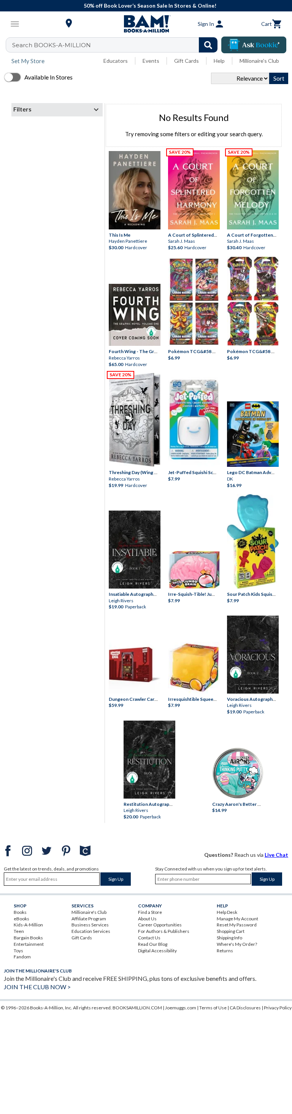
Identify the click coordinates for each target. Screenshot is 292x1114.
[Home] (146, 24)
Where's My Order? (237, 944)
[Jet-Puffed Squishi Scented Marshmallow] (194, 420)
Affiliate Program (88, 918)
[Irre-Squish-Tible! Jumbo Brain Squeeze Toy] (194, 570)
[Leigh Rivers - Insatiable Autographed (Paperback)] (134, 550)
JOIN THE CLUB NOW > (37, 986)
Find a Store (150, 912)
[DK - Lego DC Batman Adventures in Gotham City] (253, 434)
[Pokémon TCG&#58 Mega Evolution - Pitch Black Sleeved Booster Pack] (253, 301)
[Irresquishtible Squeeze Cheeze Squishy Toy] (194, 668)
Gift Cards (186, 60)
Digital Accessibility (157, 950)
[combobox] (116, 45)
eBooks (21, 918)
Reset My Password (237, 925)
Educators (115, 60)
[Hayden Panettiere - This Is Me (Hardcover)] (134, 190)
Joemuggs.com (180, 1008)
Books (20, 912)
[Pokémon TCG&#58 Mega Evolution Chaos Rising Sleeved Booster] (194, 302)
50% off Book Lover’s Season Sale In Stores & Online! (150, 5)
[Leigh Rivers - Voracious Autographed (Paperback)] (253, 655)
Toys (18, 950)
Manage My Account (237, 918)
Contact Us (149, 938)
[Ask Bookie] (253, 45)
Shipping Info (229, 938)
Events (151, 60)
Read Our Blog (152, 944)
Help (219, 60)
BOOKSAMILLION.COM (137, 1008)
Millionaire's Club (259, 60)
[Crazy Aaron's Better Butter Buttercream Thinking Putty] (238, 773)
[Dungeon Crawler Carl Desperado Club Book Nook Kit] (134, 666)
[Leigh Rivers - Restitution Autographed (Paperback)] (149, 760)
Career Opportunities (160, 925)
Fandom (22, 957)
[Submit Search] (208, 45)
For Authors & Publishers (163, 931)
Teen (19, 931)
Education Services (90, 931)
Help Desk (227, 912)
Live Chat (276, 854)
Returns (225, 950)
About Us (147, 918)
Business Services (90, 925)
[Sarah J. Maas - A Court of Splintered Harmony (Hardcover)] (194, 189)
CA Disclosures (245, 1008)
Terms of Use (213, 1008)
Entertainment (29, 944)
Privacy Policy (278, 1008)
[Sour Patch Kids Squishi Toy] (253, 541)
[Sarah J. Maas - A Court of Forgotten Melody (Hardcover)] (253, 189)
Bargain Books (28, 938)
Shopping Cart (230, 931)
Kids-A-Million (28, 925)
